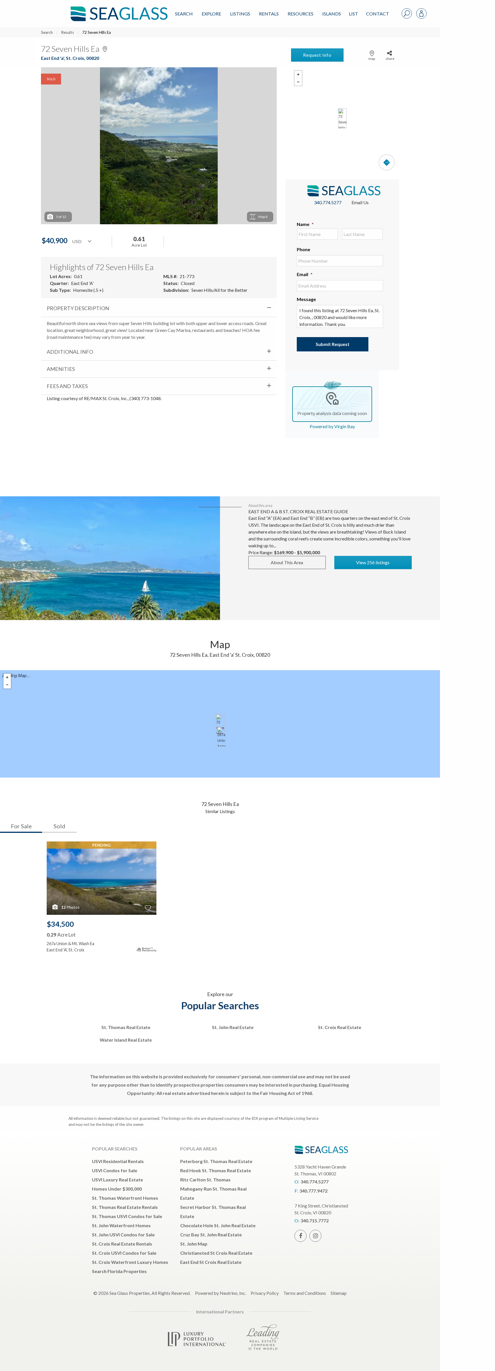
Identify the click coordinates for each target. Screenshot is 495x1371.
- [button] (298, 82)
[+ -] (342, 118)
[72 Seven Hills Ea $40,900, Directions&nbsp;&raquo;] (342, 118)
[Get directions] (386, 162)
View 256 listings (373, 562)
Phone (303, 249)
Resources (300, 13)
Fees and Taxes (67, 386)
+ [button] (298, 74)
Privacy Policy (265, 1293)
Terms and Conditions (304, 1293)
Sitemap (339, 1293)
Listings (240, 13)
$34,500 (60, 924)
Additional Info (70, 352)
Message (306, 299)
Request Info (317, 55)
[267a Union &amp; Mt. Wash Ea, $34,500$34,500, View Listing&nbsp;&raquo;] (221, 737)
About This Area (287, 562)
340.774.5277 (327, 202)
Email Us (360, 202)
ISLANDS (331, 13)
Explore (211, 13)
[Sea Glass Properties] (118, 9)
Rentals (269, 13)
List (353, 13)
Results (67, 32)
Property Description (78, 308)
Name (305, 224)
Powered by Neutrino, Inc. (220, 1293)
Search (184, 13)
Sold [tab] (59, 826)
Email (305, 274)
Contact (377, 13)
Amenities (61, 369)
